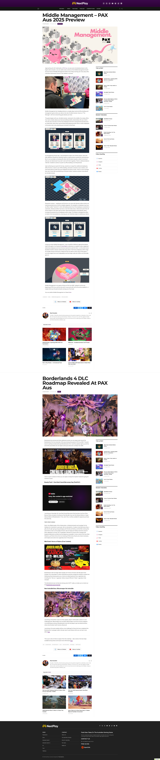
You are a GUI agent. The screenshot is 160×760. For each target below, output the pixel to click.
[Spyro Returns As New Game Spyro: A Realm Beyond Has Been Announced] (80, 702)
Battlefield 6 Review (108, 118)
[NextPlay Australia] (80, 3)
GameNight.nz (65, 246)
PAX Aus (65, 68)
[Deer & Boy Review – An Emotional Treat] (54, 354)
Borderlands (48, 644)
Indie (49, 296)
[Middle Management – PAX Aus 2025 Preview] (80, 63)
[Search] (121, 8)
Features (75, 8)
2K (43, 644)
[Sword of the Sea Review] (99, 140)
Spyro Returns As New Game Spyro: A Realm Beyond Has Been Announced (79, 711)
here (70, 292)
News (68, 8)
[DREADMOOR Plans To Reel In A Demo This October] (54, 702)
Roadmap (72, 644)
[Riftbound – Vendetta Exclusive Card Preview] (80, 334)
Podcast (82, 8)
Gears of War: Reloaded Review (110, 145)
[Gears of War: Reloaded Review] (99, 147)
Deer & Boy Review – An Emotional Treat (52, 362)
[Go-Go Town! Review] (99, 108)
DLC (60, 644)
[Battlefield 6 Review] (99, 120)
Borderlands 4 (55, 644)
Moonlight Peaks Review (109, 92)
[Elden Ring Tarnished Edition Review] (99, 73)
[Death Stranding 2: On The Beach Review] (99, 134)
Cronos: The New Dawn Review (110, 125)
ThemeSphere (61, 756)
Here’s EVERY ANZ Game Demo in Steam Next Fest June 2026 (79, 363)
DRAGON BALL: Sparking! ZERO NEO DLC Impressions (52, 343)
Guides (99, 8)
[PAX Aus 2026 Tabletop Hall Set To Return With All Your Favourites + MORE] (99, 100)
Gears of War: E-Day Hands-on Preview (110, 86)
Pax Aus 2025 (65, 296)
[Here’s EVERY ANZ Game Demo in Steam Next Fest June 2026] (80, 354)
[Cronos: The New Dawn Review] (99, 127)
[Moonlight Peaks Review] (99, 94)
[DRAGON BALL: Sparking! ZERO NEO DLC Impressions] (54, 334)
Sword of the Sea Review (109, 139)
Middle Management (56, 296)
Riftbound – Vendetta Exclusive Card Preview (79, 342)
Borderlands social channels (53, 584)
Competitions (91, 8)
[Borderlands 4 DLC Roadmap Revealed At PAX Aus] (80, 436)
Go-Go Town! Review (108, 106)
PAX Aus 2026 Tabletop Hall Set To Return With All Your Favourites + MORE (110, 100)
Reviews (61, 8)
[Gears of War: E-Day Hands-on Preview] (99, 87)
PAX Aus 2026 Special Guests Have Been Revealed (78, 691)
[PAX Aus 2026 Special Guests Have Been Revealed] (80, 682)
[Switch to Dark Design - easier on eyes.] (120, 8)
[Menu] (38, 8)
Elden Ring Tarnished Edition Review (110, 73)
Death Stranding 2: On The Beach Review (109, 133)
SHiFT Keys (78, 644)
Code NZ (45, 296)
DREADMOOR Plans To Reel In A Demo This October (52, 711)
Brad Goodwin (46, 23)
